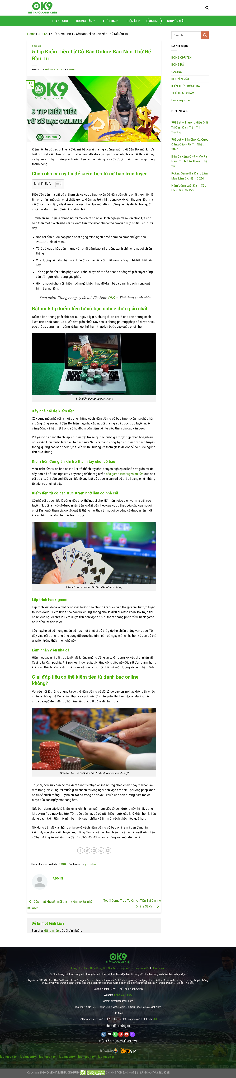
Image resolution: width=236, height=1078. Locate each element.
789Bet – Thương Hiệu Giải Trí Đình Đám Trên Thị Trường (189, 127)
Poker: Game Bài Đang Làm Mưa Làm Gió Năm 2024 (189, 176)
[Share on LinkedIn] (108, 850)
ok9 (101, 1019)
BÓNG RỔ (177, 64)
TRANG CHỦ (60, 21)
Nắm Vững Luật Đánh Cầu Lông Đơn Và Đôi (188, 188)
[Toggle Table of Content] (56, 184)
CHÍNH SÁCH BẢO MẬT (120, 1072)
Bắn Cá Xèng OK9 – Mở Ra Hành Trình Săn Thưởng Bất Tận (190, 161)
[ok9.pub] (42, 8)
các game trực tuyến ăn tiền (125, 474)
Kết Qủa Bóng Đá (139, 968)
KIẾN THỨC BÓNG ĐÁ (185, 86)
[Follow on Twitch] (132, 1034)
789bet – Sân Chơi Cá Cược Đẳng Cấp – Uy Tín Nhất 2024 (190, 144)
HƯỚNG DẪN (84, 21)
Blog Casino (158, 968)
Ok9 (155, 1019)
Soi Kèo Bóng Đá (118, 968)
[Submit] (205, 35)
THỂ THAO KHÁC (182, 93)
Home (31, 34)
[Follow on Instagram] (103, 1034)
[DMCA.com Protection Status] (92, 1072)
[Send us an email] (109, 1034)
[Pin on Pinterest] (101, 850)
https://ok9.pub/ (123, 994)
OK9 (111, 298)
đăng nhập (51, 930)
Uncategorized (181, 100)
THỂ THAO (110, 21)
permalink (90, 864)
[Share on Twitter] (87, 850)
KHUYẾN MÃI (175, 21)
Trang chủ (76, 968)
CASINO (154, 21)
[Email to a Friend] (94, 850)
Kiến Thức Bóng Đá (95, 968)
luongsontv (28, 1056)
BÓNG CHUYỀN (181, 57)
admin (72, 69)
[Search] (207, 7)
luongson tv (8, 1056)
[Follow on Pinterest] (120, 1034)
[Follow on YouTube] (126, 1034)
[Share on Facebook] (80, 850)
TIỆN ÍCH (133, 21)
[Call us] (115, 1034)
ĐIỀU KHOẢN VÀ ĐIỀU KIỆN (153, 1072)
